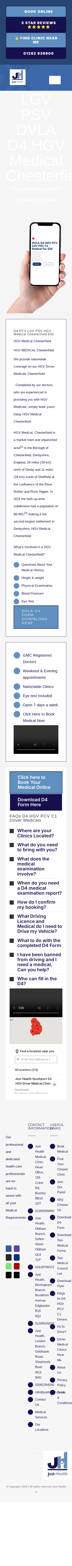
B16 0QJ (38, 1313)
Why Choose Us (61, 1205)
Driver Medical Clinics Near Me (61, 1350)
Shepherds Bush (39, 1364)
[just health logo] (18, 71)
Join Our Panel (61, 1187)
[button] (36, 833)
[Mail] (9, 1275)
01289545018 (39, 1323)
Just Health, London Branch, (39, 1338)
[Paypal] (17, 1257)
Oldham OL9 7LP (39, 1254)
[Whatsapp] (9, 1266)
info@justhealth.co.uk (39, 1392)
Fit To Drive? (61, 1329)
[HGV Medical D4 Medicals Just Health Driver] (36, 268)
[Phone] (17, 1275)
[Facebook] (9, 1248)
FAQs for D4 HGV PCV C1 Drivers (61, 1306)
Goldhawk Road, (39, 1354)
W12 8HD (38, 1375)
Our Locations (39, 1427)
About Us (61, 1370)
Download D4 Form (61, 1222)
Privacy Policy (61, 1382)
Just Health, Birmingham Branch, (39, 1282)
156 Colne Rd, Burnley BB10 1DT (39, 1190)
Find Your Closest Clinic (61, 1166)
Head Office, (39, 1170)
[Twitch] (17, 1248)
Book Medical (61, 1149)
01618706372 (39, 1267)
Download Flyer (61, 1283)
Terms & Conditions (61, 1397)
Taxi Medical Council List (61, 1265)
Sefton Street (39, 1241)
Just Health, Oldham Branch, (39, 1226)
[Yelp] (17, 1266)
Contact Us (39, 1402)
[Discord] (9, 1257)
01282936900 (39, 1211)
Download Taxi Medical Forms (61, 1242)
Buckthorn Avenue (39, 1298)
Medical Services (39, 1414)
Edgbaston (39, 1305)
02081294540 (39, 1384)
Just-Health (59, 1486)
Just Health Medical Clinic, (39, 1154)
